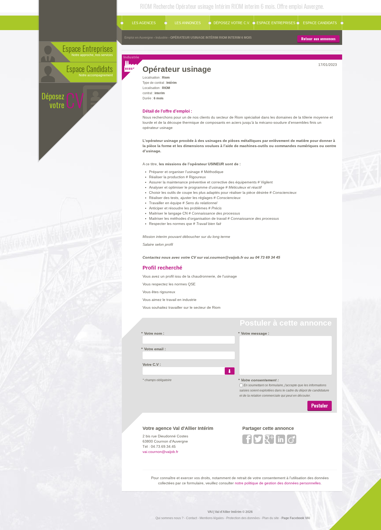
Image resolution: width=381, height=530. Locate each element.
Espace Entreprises (276, 23)
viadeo (292, 439)
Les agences (144, 23)
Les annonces (188, 23)
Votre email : (154, 349)
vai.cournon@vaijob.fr (160, 452)
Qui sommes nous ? (170, 518)
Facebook (247, 439)
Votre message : (254, 333)
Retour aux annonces (318, 38)
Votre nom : (153, 333)
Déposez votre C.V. (232, 23)
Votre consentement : (259, 380)
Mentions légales (212, 518)
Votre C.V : (152, 364)
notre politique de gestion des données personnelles (278, 483)
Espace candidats (320, 23)
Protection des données (243, 518)
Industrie (162, 37)
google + (269, 439)
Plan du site (270, 518)
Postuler (319, 405)
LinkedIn (281, 439)
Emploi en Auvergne (138, 37)
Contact (191, 518)
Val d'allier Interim (91, 19)
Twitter (258, 439)
